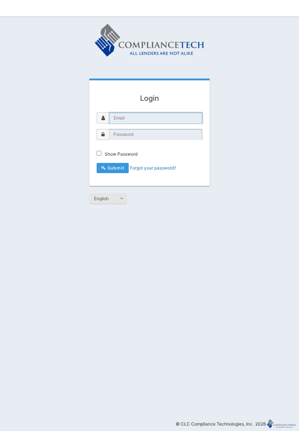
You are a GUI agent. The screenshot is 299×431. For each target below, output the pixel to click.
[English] (108, 198)
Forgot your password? (153, 168)
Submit (115, 168)
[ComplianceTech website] (281, 424)
